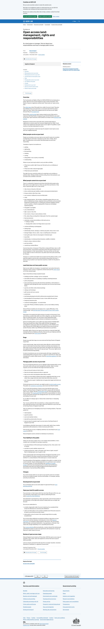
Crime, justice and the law (29, 604)
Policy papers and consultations (71, 601)
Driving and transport (28, 609)
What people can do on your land (31, 73)
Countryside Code (42, 391)
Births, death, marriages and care (31, 593)
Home (24, 24)
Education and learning (48, 590)
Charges (26, 83)
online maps (28, 107)
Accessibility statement (42, 617)
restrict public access (55, 384)
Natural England (32, 50)
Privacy (28, 617)
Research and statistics (68, 599)
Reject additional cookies (45, 16)
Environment (30, 24)
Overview (27, 71)
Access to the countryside (56, 24)
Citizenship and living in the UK (30, 601)
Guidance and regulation (69, 596)
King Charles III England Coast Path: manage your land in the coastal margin (71, 69)
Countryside (47, 24)
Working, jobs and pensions (49, 609)
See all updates (41, 54)
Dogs (26, 78)
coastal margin (32, 114)
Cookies (33, 617)
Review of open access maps (30, 88)
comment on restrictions (36, 386)
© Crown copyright (76, 625)
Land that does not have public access (32, 76)
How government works (69, 607)
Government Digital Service (46, 619)
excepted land (35, 111)
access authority (30, 527)
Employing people (47, 593)
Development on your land (30, 85)
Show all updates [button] (41, 549)
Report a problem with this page (71, 576)
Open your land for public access (31, 86)
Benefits (25, 590)
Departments (66, 590)
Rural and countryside (38, 24)
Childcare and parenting (29, 599)
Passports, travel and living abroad (51, 604)
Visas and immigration (48, 607)
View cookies (56, 16)
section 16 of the (33, 496)
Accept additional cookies (30, 16)
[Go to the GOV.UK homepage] (28, 21)
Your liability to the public (30, 81)
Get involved (66, 609)
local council (38, 333)
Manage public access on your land (32, 79)
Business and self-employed (30, 596)
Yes (39, 576)
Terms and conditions (59, 617)
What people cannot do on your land (32, 74)
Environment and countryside (50, 596)
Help (24, 617)
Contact (51, 617)
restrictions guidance (51, 356)
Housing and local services (49, 599)
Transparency (66, 604)
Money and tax (46, 601)
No (46, 576)
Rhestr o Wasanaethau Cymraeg (31, 619)
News (64, 593)
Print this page (28, 93)
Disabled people (27, 607)
